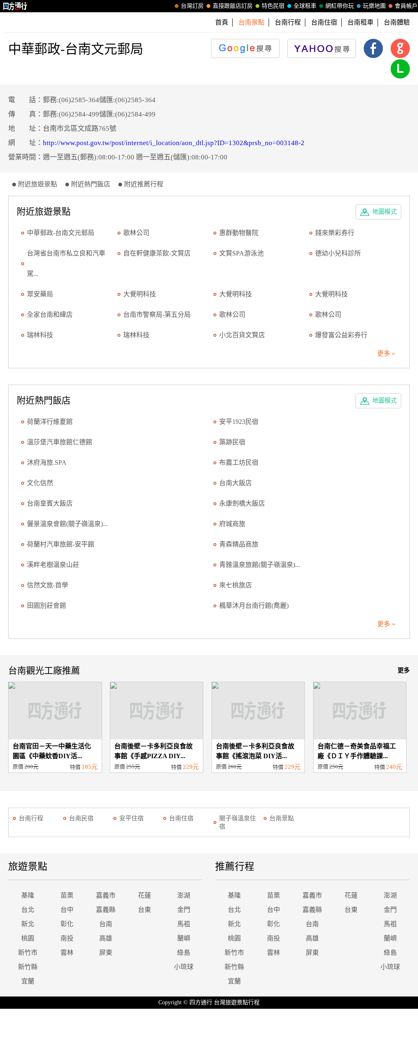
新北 (27, 923)
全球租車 (304, 6)
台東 (144, 909)
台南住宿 (324, 22)
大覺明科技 (139, 294)
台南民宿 (81, 818)
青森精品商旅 (238, 544)
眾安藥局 (40, 294)
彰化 (66, 923)
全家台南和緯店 (50, 314)
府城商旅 (232, 523)
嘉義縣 (106, 909)
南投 (66, 938)
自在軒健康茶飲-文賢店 (157, 253)
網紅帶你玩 (339, 6)
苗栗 (66, 895)
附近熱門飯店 (90, 184)
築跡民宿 (232, 442)
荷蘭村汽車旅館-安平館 (60, 544)
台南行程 (288, 22)
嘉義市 (106, 895)
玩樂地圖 (374, 6)
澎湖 (183, 895)
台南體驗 (397, 22)
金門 (183, 909)
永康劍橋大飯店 (242, 503)
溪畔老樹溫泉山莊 (53, 564)
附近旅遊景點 (37, 184)
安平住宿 (131, 818)
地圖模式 (384, 211)
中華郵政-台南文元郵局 (60, 232)
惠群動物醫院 (238, 232)
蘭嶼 (183, 938)
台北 (27, 909)
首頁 (221, 22)
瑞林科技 (40, 334)
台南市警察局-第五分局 (157, 314)
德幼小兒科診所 (338, 253)
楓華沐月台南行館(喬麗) (254, 605)
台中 (66, 909)
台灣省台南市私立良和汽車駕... (66, 263)
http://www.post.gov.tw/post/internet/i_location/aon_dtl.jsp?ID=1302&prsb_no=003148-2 (174, 143)
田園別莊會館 (46, 605)
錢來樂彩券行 (334, 232)
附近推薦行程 (143, 184)
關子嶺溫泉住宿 (237, 822)
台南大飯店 (235, 482)
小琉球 (183, 966)
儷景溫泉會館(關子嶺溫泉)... (67, 523)
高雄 (105, 938)
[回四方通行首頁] (15, 6)
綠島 (183, 952)
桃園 (27, 938)
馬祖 (183, 923)
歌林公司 (136, 232)
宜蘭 (27, 981)
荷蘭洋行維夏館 (50, 421)
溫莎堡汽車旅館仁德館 (59, 442)
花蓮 (144, 895)
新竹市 (28, 952)
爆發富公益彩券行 (341, 334)
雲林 (66, 952)
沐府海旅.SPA (47, 462)
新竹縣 (28, 966)
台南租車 (360, 22)
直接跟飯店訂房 (233, 6)
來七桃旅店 (235, 585)
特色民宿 (273, 6)
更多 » (386, 353)
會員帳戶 (406, 6)
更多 (404, 670)
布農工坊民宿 (238, 462)
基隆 (27, 895)
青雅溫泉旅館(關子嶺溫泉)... (259, 564)
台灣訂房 (192, 6)
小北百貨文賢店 (242, 334)
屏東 (105, 952)
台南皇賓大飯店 (50, 503)
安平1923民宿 (238, 421)
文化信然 (40, 482)
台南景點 (281, 818)
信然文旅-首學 (47, 585)
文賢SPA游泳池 (241, 253)
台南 (105, 923)
